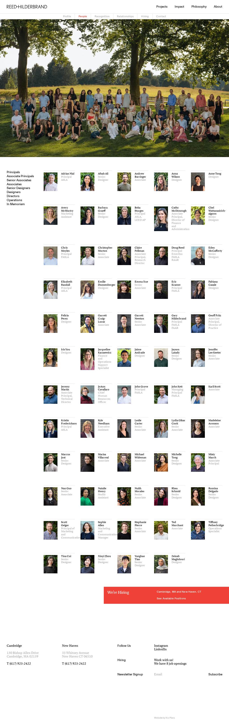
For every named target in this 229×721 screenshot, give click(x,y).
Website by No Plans (164, 718)
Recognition (102, 16)
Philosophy (199, 7)
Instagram (161, 645)
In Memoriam (16, 204)
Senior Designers (18, 188)
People (82, 16)
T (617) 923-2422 (19, 663)
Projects (162, 7)
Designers (14, 192)
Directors (13, 196)
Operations (14, 200)
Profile (67, 16)
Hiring (145, 16)
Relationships (125, 16)
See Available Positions (171, 598)
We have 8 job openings (170, 663)
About (218, 7)
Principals (13, 172)
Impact (179, 7)
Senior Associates (19, 180)
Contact (161, 16)
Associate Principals (20, 176)
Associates (14, 184)
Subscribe (215, 674)
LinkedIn (160, 649)
